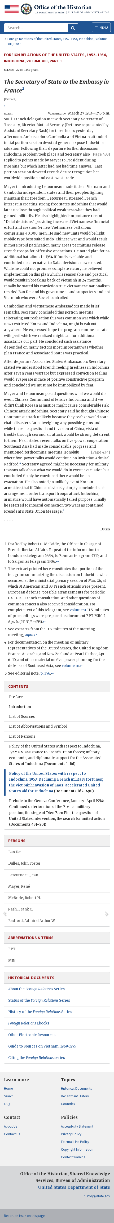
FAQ (7, 1104)
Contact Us (12, 1134)
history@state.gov (97, 1196)
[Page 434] (100, 452)
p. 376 (45, 673)
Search (9, 1096)
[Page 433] (100, 154)
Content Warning (73, 1157)
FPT (12, 949)
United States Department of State (74, 1187)
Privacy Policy (71, 1134)
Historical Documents (76, 1088)
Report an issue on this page (24, 1215)
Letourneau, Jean (23, 875)
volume (78, 610)
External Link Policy (75, 1142)
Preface (16, 697)
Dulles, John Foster (24, 863)
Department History (75, 1096)
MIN (11, 960)
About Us (10, 1126)
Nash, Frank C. (20, 909)
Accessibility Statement (77, 1126)
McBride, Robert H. (24, 898)
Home (8, 1088)
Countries (68, 1104)
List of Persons (22, 736)
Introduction (20, 707)
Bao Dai (14, 852)
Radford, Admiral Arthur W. (31, 920)
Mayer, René (19, 886)
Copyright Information (77, 1149)
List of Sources (22, 716)
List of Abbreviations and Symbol (38, 726)
